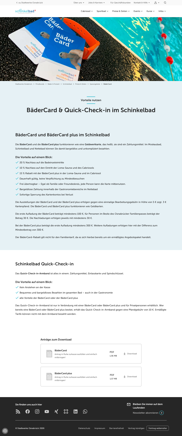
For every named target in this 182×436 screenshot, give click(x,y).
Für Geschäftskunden (120, 3)
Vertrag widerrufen (158, 428)
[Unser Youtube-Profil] (46, 411)
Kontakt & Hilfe (140, 3)
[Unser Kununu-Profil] (66, 411)
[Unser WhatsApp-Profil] (85, 411)
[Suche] (165, 2)
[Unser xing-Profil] (56, 411)
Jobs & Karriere (95, 3)
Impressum (99, 428)
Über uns (78, 3)
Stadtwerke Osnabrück (31, 3)
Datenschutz (84, 428)
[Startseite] (25, 11)
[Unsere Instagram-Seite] (37, 411)
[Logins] (157, 2)
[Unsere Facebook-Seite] (27, 411)
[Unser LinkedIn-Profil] (75, 411)
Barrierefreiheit (116, 428)
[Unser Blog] (18, 411)
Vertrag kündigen (136, 428)
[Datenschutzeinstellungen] (5, 431)
